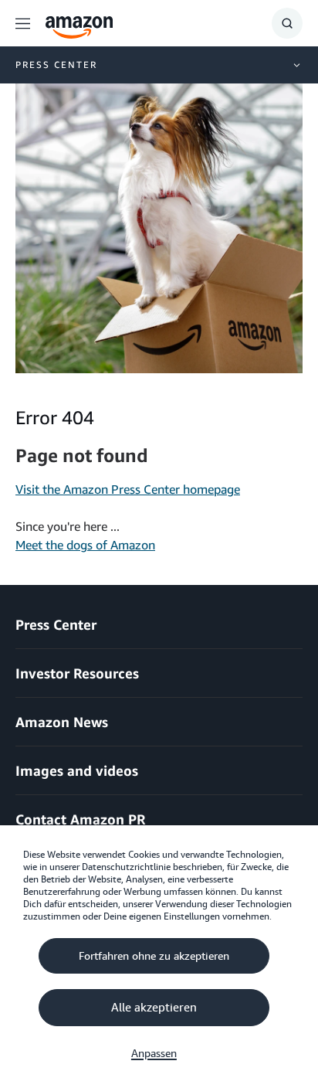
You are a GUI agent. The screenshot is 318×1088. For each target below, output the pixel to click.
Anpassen (154, 1053)
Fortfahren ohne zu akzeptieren (154, 956)
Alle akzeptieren (154, 1007)
